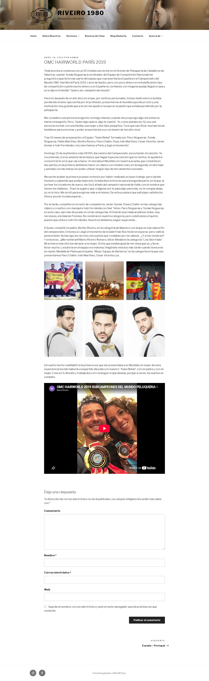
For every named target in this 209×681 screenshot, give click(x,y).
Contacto (137, 36)
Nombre (50, 555)
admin (74, 57)
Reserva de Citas (95, 36)
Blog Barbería (118, 36)
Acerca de (155, 36)
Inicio (33, 36)
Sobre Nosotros (51, 36)
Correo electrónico (57, 572)
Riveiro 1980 (81, 13)
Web (47, 589)
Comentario (52, 510)
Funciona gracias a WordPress (109, 673)
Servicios (71, 36)
